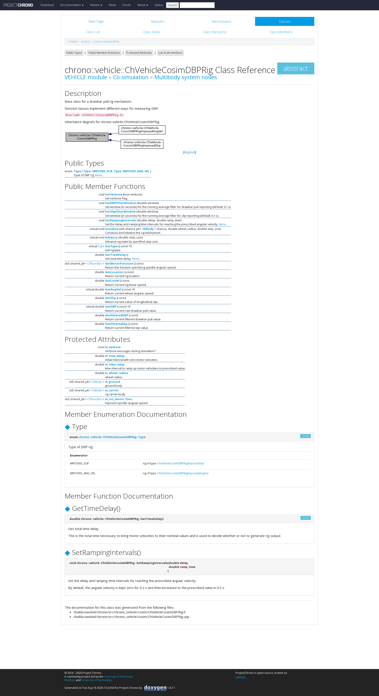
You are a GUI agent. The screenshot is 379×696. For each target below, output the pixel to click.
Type (77, 171)
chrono (72, 41)
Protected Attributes (139, 53)
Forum (126, 5)
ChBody (148, 229)
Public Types (74, 53)
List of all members (170, 53)
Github (240, 677)
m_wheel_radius (116, 373)
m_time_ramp (114, 364)
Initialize (111, 229)
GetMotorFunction (119, 263)
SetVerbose (113, 194)
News (112, 5)
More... (99, 175)
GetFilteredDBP (116, 315)
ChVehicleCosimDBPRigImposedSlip (180, 463)
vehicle (85, 41)
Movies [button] (95, 5)
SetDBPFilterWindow (120, 203)
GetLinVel (112, 281)
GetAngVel (113, 289)
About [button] (141, 5)
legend (189, 152)
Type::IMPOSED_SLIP (98, 171)
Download (47, 5)
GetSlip (110, 298)
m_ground (112, 382)
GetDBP (110, 306)
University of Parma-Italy (96, 680)
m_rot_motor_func (118, 399)
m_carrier (112, 390)
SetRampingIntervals (120, 220)
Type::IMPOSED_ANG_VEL (131, 171)
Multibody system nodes (185, 77)
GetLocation (114, 272)
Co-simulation (130, 77)
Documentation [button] (70, 5)
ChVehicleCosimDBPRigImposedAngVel (182, 473)
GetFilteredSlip (116, 324)
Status (159, 5)
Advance (111, 237)
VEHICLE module (86, 77)
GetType (111, 246)
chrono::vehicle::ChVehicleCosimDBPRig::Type (112, 437)
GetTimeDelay (115, 255)
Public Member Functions (104, 53)
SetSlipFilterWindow (120, 211)
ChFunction (94, 263)
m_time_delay (115, 356)
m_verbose (113, 347)
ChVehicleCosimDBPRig (106, 41)
